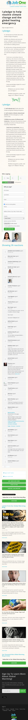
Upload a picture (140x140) (10, 221)
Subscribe (14, 500)
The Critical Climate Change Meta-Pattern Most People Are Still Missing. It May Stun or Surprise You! (14, 585)
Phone (5, 206)
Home (3, 709)
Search (13, 710)
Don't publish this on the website (12, 226)
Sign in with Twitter (9, 473)
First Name (6, 190)
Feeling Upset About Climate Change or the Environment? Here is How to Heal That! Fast (13, 640)
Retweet (13, 426)
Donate (7, 709)
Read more (4, 537)
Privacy (16, 709)
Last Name (6, 194)
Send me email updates (10, 204)
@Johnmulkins (11, 412)
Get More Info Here (14, 481)
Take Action (14, 484)
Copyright (12, 709)
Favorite (18, 426)
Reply (9, 426)
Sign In (4, 706)
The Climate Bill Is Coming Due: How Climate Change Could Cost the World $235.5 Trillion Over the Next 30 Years (13, 556)
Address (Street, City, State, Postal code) (13, 211)
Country (5, 216)
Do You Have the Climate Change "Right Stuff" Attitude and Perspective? (13, 612)
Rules (10, 710)
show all (17, 374)
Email (5, 199)
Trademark (5, 710)
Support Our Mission (14, 488)
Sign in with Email (9, 476)
